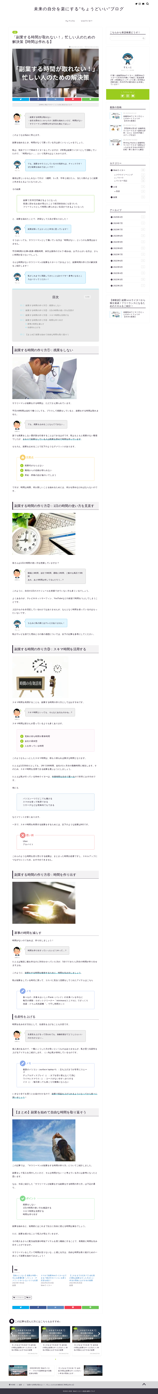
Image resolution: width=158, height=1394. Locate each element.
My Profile (70, 21)
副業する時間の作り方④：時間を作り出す (44, 320)
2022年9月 (128, 242)
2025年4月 (128, 217)
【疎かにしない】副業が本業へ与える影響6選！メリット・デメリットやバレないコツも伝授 (25, 1277)
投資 (129, 191)
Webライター (87, 21)
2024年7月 (128, 223)
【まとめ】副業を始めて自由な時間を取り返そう (47, 334)
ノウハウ (130, 178)
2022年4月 (128, 273)
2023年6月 (128, 236)
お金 (128, 187)
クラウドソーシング (129, 175)
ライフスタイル (19, 1297)
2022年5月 (128, 267)
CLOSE (87, 296)
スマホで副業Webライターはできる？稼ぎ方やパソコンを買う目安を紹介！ (54, 1277)
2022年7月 (128, 254)
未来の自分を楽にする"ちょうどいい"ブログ (79, 8)
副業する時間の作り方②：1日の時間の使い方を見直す (50, 310)
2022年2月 (128, 286)
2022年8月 (128, 248)
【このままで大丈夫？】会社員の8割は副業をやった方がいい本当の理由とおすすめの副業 (82, 1277)
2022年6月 (128, 261)
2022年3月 (128, 279)
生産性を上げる (34, 327)
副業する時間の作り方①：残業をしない (43, 305)
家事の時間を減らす (36, 324)
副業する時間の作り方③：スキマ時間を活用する (47, 315)
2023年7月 (128, 229)
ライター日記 (130, 181)
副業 (15, 32)
